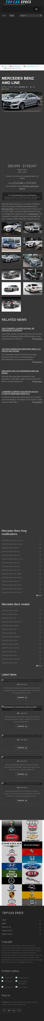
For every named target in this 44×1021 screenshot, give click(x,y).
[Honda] (32, 859)
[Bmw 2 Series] (22, 987)
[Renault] (32, 895)
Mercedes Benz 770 (9, 618)
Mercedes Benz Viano (10, 614)
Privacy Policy (7, 934)
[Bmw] (12, 830)
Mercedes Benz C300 (9, 640)
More (40, 595)
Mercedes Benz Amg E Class (12, 544)
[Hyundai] (12, 866)
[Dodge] (32, 845)
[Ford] (32, 866)
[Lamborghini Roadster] (22, 982)
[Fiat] (12, 859)
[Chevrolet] (32, 837)
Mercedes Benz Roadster (11, 622)
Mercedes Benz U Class (11, 659)
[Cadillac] (32, 830)
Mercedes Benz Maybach (11, 637)
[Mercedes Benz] (12, 880)
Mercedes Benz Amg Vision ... (12, 577)
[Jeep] (12, 873)
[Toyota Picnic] (22, 978)
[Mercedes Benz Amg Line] (22, 101)
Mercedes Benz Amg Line (11, 570)
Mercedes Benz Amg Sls (11, 551)
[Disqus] (22, 437)
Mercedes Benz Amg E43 (10, 548)
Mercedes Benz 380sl (10, 663)
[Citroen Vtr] (8, 982)
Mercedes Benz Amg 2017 (11, 566)
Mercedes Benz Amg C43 (11, 563)
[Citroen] (12, 852)
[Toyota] (12, 902)
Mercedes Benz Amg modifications (24, 195)
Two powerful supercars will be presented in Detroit (18, 329)
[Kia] (32, 873)
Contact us (5, 1002)
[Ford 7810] (8, 978)
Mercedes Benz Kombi (10, 644)
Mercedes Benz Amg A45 (11, 581)
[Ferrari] (32, 852)
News (4, 923)
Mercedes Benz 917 (9, 629)
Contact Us (6, 927)
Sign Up (12, 15)
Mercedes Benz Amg (32, 66)
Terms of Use (7, 931)
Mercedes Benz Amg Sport (12, 592)
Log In (4, 15)
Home (5, 66)
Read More (38, 339)
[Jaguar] (32, 880)
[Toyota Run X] (8, 987)
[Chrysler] (12, 845)
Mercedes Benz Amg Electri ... (13, 540)
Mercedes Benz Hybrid (10, 625)
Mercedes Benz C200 (9, 655)
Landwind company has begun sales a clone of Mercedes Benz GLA (20, 393)
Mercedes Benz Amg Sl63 (11, 555)
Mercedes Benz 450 (9, 633)
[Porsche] (12, 895)
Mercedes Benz (16, 66)
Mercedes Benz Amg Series (12, 574)
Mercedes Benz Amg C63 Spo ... (13, 589)
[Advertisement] (22, 41)
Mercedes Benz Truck (10, 610)
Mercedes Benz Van (9, 651)
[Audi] (32, 823)
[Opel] (32, 887)
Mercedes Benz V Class (10, 648)
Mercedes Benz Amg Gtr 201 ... (13, 559)
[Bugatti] (12, 837)
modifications (33, 214)
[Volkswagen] (12, 887)
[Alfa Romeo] (12, 823)
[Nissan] (32, 902)
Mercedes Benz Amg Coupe (12, 585)
